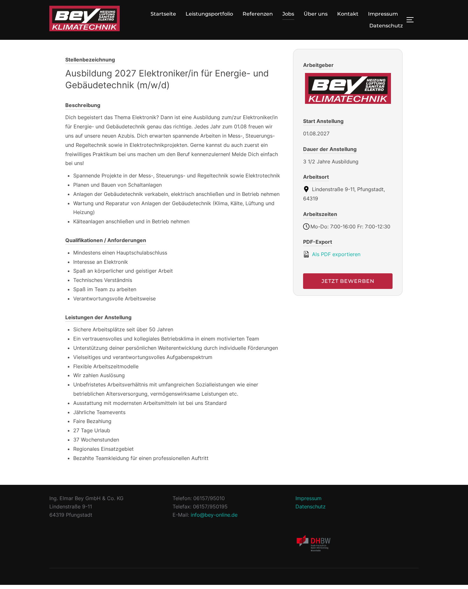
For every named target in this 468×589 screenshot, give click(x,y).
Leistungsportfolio (209, 14)
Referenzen (258, 14)
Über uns (316, 14)
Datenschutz (386, 26)
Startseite (163, 14)
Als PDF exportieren (335, 254)
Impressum (383, 14)
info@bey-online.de (214, 515)
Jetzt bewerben (348, 281)
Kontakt (347, 14)
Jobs (288, 14)
